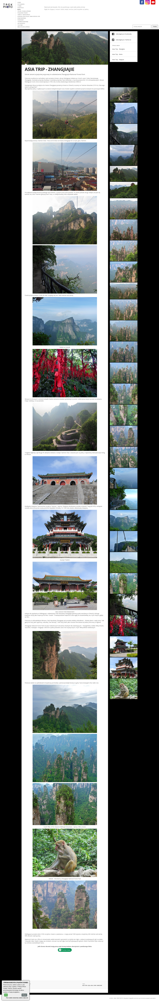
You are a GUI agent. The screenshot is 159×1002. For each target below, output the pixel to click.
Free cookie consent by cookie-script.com (17, 997)
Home (19, 2)
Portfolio (21, 7)
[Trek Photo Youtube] (153, 2)
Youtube (20, 25)
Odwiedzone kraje (23, 21)
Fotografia (21, 4)
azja (89, 985)
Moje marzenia (22, 18)
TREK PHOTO (7, 5)
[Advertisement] (65, 965)
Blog (19, 9)
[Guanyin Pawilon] (123, 677)
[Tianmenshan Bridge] (123, 551)
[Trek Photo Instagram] (147, 2)
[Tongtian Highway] (123, 102)
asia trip (84, 985)
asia (92, 985)
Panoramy (21, 20)
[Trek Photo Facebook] (142, 2)
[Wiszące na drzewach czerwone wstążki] (123, 635)
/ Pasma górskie (26, 11)
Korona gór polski (23, 16)
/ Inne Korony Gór (34, 16)
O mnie (19, 6)
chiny (94, 985)
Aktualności (21, 23)
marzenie (99, 985)
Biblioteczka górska (24, 27)
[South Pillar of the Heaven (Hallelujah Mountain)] (123, 593)
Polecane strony (23, 13)
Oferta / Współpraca (24, 14)
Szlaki (19, 11)
